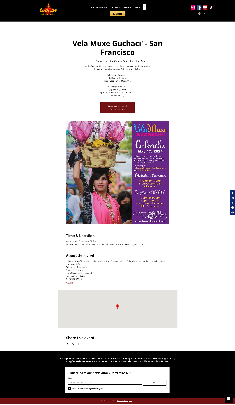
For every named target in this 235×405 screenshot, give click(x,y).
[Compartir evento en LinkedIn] (79, 344)
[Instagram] (193, 7)
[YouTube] (205, 7)
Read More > (71, 283)
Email (70, 378)
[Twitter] (232, 202)
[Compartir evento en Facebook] (67, 344)
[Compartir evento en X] (73, 344)
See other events (117, 109)
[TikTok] (211, 7)
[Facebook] (199, 7)
